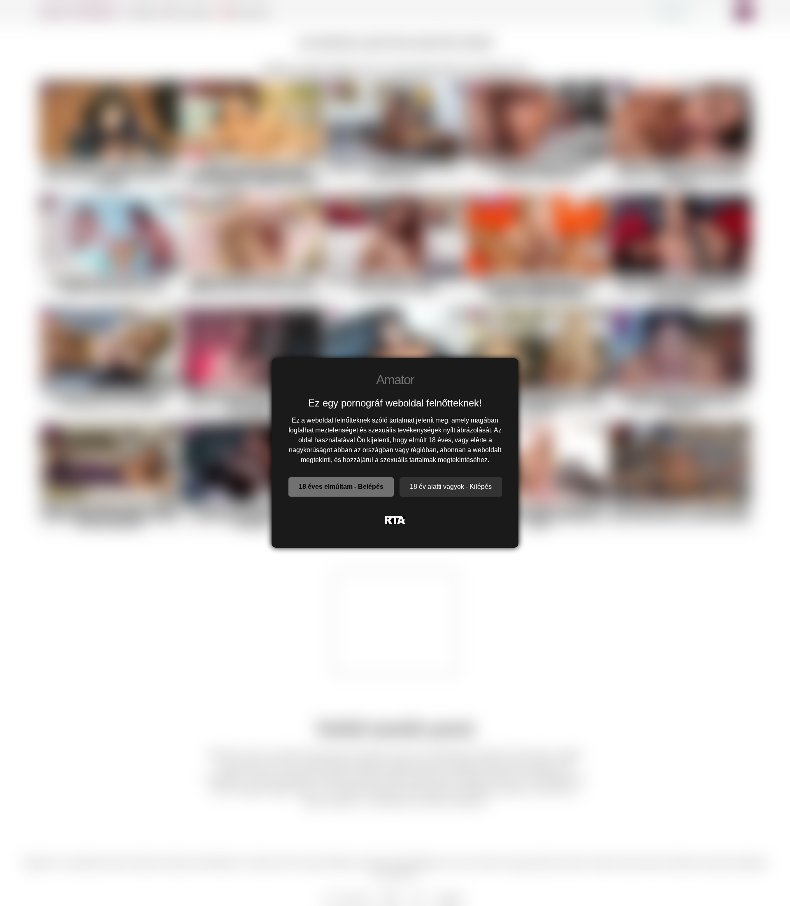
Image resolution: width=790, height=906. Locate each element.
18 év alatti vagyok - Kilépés (451, 486)
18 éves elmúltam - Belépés (341, 486)
